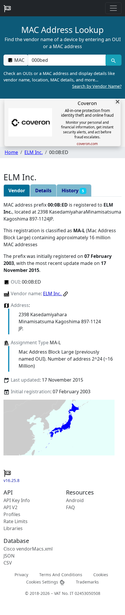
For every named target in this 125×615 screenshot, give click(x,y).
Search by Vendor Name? (97, 86)
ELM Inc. (33, 152)
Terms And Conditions (60, 574)
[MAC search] (114, 60)
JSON (9, 556)
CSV (7, 563)
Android (75, 500)
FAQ (70, 507)
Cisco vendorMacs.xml (28, 549)
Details (43, 190)
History (73, 190)
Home (11, 152)
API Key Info (16, 500)
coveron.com (87, 143)
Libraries (13, 528)
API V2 (10, 507)
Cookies (100, 574)
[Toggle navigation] (113, 8)
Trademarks (87, 582)
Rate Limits (15, 521)
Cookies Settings (42, 582)
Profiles (11, 514)
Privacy (21, 574)
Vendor (16, 190)
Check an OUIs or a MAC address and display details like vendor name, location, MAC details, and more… (62, 80)
